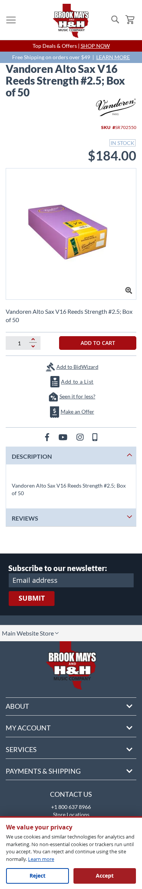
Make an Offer (77, 411)
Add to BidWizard (77, 366)
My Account (28, 728)
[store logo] (71, 21)
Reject (37, 875)
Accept (105, 875)
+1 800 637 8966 (71, 807)
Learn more (41, 859)
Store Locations (71, 814)
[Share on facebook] (48, 437)
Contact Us (71, 794)
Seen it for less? (77, 396)
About (17, 706)
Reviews (25, 518)
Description (32, 456)
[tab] (71, 455)
